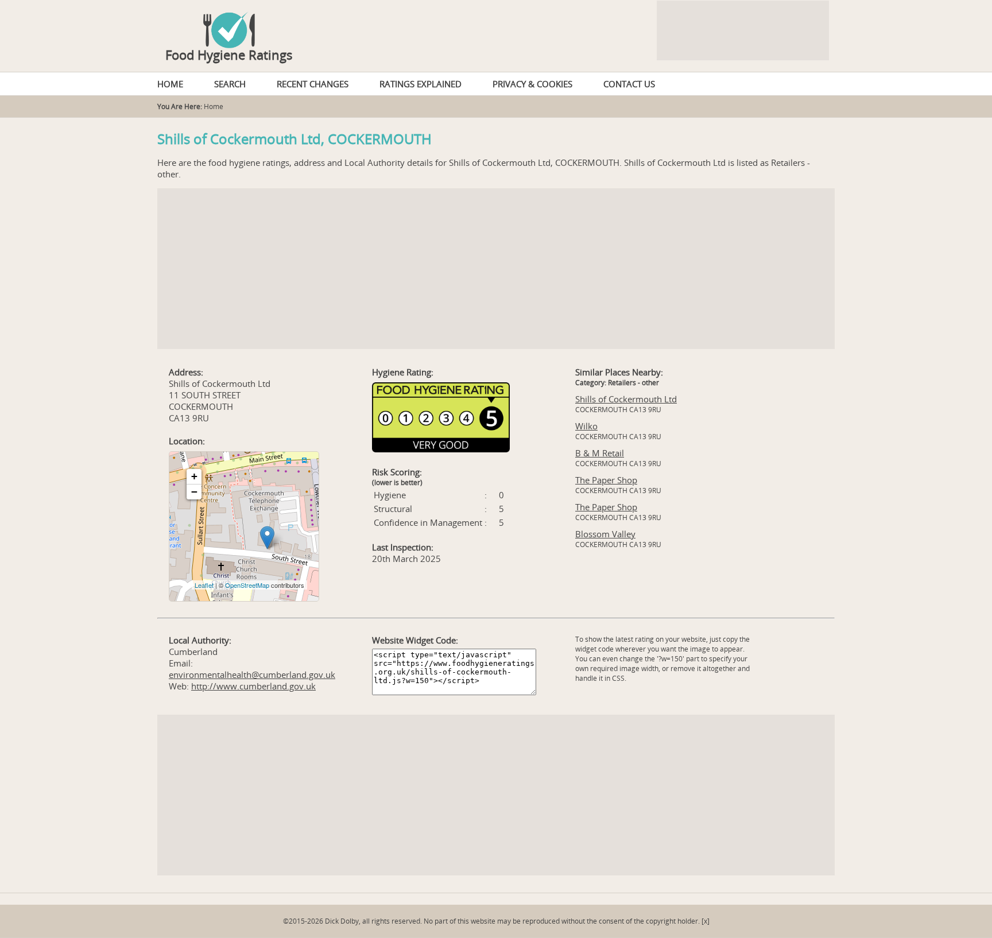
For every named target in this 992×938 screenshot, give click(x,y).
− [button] (194, 492)
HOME (170, 84)
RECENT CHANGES (312, 84)
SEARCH (230, 84)
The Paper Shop (606, 480)
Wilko (586, 426)
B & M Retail (599, 453)
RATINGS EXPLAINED (420, 84)
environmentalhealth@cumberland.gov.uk (252, 674)
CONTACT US (629, 84)
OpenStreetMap (247, 585)
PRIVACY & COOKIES (532, 84)
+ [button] (194, 476)
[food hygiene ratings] (496, 24)
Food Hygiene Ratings (229, 54)
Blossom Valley (605, 534)
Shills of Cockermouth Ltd (626, 399)
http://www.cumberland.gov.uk (253, 686)
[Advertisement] (496, 268)
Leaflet (204, 585)
